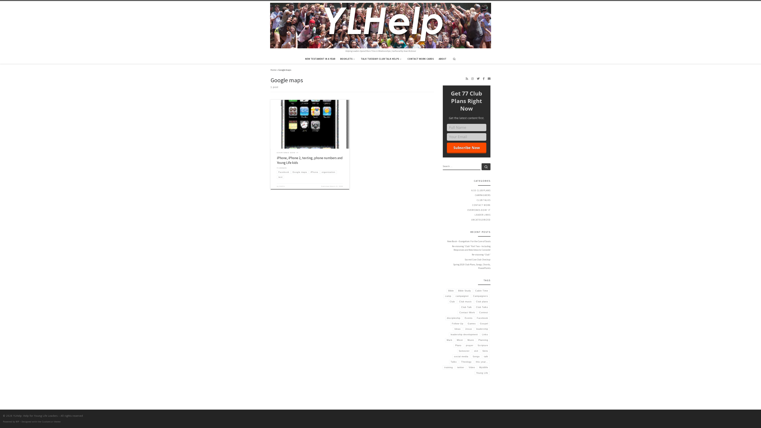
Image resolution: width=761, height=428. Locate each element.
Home (273, 70)
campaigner (462, 296)
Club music (465, 301)
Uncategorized (480, 219)
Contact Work (481, 205)
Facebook (482, 318)
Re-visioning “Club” (481, 254)
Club (452, 301)
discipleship (453, 318)
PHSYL (282, 186)
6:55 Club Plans (480, 190)
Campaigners (482, 195)
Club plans (482, 301)
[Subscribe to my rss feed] (467, 78)
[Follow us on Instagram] (472, 78)
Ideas (457, 329)
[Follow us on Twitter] (478, 78)
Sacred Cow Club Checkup (477, 259)
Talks (454, 362)
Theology (466, 362)
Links (485, 334)
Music (470, 340)
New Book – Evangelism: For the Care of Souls (468, 241)
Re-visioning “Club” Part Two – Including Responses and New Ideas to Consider (471, 248)
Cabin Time (481, 290)
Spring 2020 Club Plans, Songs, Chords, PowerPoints (471, 266)
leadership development (464, 334)
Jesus (468, 329)
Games (472, 323)
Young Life (482, 373)
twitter (460, 367)
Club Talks (483, 200)
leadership (482, 329)
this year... (482, 362)
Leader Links (482, 214)
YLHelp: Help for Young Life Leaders (35, 415)
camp (448, 296)
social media (461, 356)
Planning (483, 340)
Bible (451, 290)
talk (486, 356)
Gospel (484, 323)
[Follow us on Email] (489, 78)
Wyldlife (483, 367)
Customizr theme (51, 421)
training (448, 367)
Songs (476, 356)
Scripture (483, 345)
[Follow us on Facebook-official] (484, 78)
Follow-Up (457, 323)
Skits (485, 351)
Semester (464, 351)
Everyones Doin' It (478, 210)
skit (476, 351)
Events (469, 318)
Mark (449, 340)
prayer (469, 345)
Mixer (460, 340)
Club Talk (466, 307)
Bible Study (464, 290)
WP (17, 421)
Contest (483, 312)
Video (472, 367)
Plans (458, 345)
